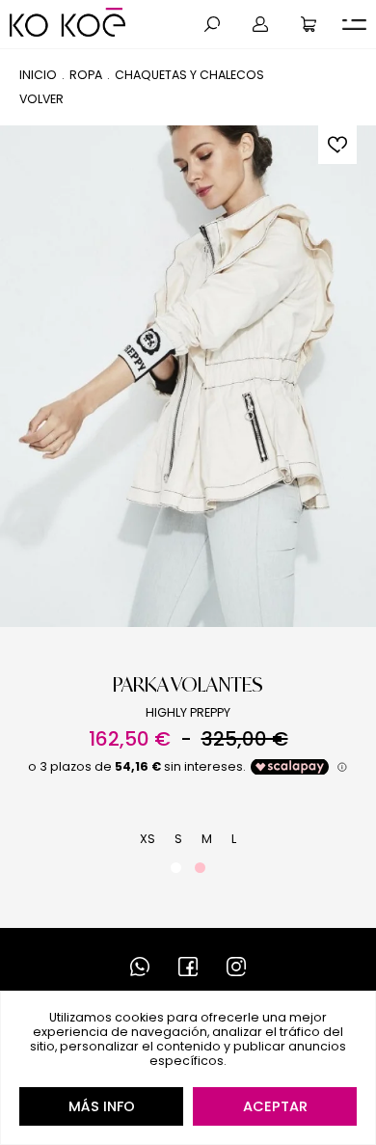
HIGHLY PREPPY (188, 712)
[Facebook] (188, 966)
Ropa (85, 75)
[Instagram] (236, 966)
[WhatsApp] (140, 966)
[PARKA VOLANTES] (188, 376)
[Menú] (354, 25)
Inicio (38, 75)
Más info (101, 1106)
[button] (212, 24)
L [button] (233, 838)
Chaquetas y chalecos (189, 75)
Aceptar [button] (275, 1106)
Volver (41, 99)
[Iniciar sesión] (260, 24)
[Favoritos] (337, 144)
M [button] (206, 838)
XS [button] (147, 838)
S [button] (178, 838)
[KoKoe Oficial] (67, 22)
